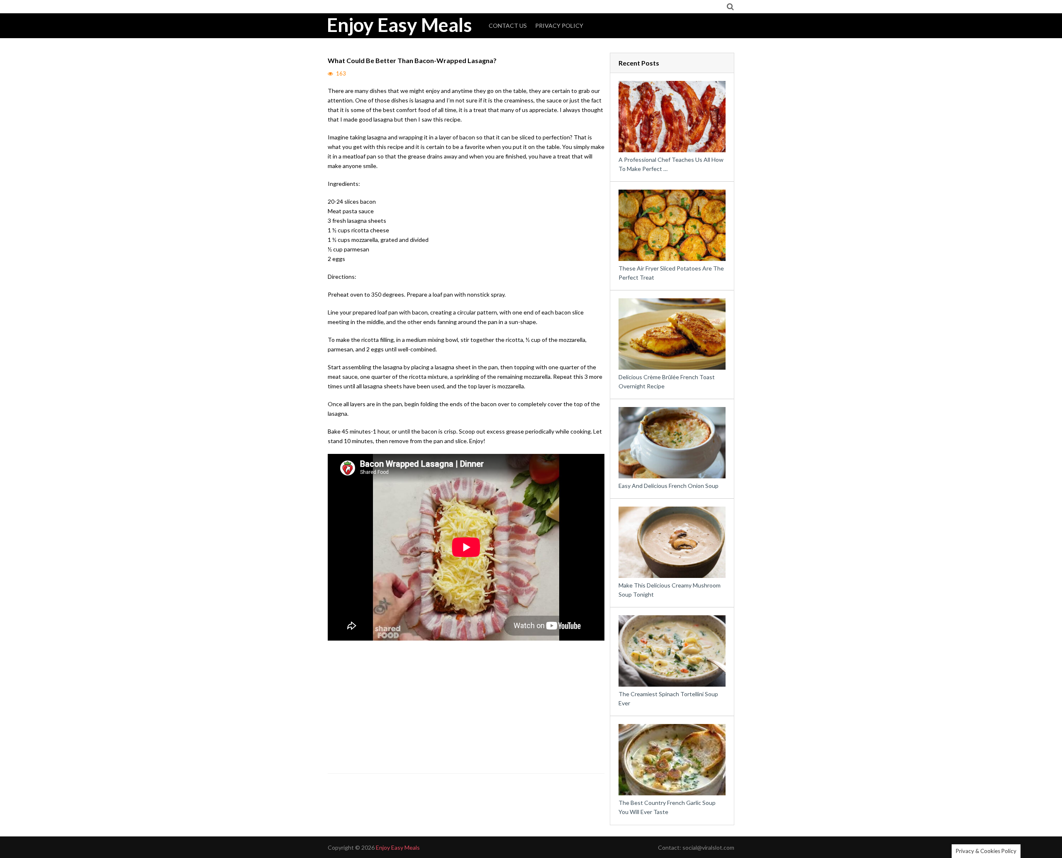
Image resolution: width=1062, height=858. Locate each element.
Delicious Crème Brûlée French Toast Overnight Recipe (667, 381)
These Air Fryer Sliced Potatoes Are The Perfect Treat (671, 273)
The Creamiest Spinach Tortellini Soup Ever (668, 698)
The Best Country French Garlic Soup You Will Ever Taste (667, 807)
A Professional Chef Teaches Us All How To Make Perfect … (671, 164)
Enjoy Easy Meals (399, 24)
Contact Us (508, 25)
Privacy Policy (559, 25)
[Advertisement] (466, 709)
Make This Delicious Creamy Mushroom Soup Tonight (670, 590)
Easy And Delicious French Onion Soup (669, 485)
